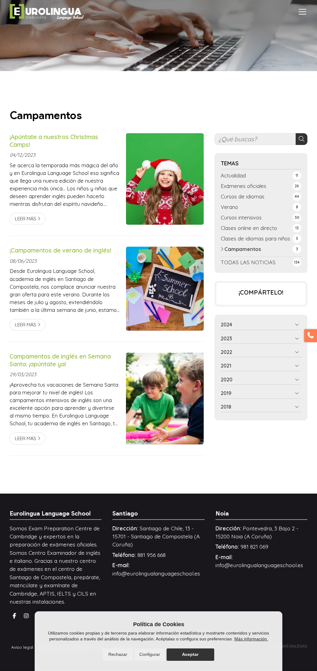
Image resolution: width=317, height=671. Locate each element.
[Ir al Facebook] (15, 616)
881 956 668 (151, 554)
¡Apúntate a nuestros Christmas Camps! (54, 140)
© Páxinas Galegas (288, 646)
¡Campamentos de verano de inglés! (60, 250)
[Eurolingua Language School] (47, 11)
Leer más (25, 218)
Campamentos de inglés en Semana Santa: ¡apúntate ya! (60, 360)
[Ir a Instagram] (26, 616)
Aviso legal (22, 647)
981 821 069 (254, 546)
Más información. (251, 638)
